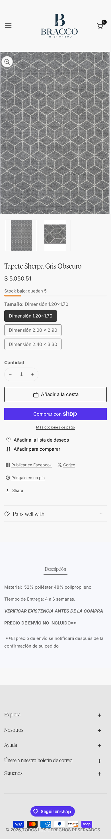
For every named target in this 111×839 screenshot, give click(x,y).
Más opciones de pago (55, 427)
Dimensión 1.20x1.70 (31, 317)
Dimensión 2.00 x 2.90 (33, 331)
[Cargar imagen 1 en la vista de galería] (21, 235)
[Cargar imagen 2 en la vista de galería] (55, 235)
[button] (55, 513)
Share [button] (17, 490)
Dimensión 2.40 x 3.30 (33, 345)
